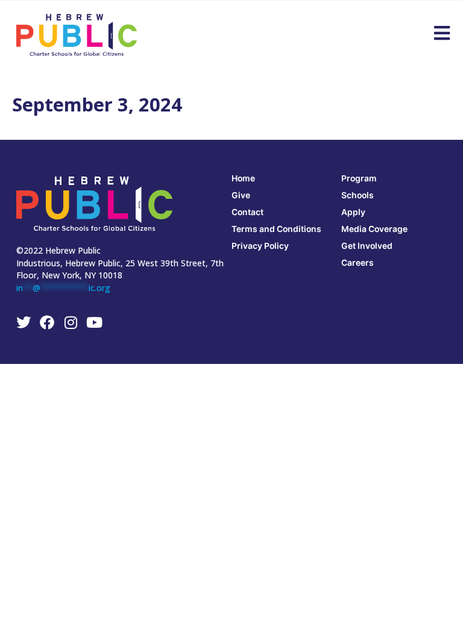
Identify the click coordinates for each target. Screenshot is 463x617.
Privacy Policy (260, 245)
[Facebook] (47, 322)
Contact (247, 212)
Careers (357, 262)
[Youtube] (94, 322)
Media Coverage (374, 229)
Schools (357, 195)
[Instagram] (70, 322)
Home (243, 178)
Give (241, 195)
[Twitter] (23, 322)
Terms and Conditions (276, 229)
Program (359, 178)
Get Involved (366, 245)
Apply (353, 212)
